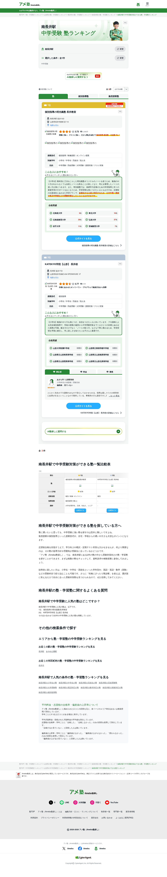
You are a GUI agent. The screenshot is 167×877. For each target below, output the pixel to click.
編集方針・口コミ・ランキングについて (81, 811)
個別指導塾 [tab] (83, 96)
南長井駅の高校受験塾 (108, 682)
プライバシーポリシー (50, 817)
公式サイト (80, 510)
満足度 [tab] (59, 371)
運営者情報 (130, 811)
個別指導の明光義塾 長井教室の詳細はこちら (100, 245)
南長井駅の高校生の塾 (88, 682)
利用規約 (34, 817)
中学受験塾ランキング (34, 768)
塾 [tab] (53, 96)
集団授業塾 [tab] (114, 96)
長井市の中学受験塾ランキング (79, 768)
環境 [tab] (111, 371)
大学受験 (82, 802)
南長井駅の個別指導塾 (48, 692)
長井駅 (41, 651)
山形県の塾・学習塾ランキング (55, 15)
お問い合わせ (107, 817)
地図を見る (54, 125)
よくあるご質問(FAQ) (124, 817)
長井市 (41, 665)
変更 (122, 49)
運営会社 (94, 817)
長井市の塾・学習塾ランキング (79, 15)
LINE (67, 802)
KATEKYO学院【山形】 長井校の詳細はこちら (100, 413)
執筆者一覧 (105, 811)
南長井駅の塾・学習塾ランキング (103, 15)
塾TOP (21, 15)
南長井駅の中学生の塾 (68, 682)
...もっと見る (114, 395)
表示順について (46, 89)
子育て (98, 802)
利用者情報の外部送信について (75, 817)
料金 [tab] (85, 371)
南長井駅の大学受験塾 (48, 687)
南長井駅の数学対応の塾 (91, 687)
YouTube (114, 802)
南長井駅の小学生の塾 (48, 682)
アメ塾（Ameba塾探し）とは (50, 811)
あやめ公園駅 (51, 651)
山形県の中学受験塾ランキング (55, 768)
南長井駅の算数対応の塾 (113, 687)
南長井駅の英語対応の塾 (69, 687)
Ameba (70, 848)
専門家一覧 (118, 811)
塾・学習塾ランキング (34, 15)
